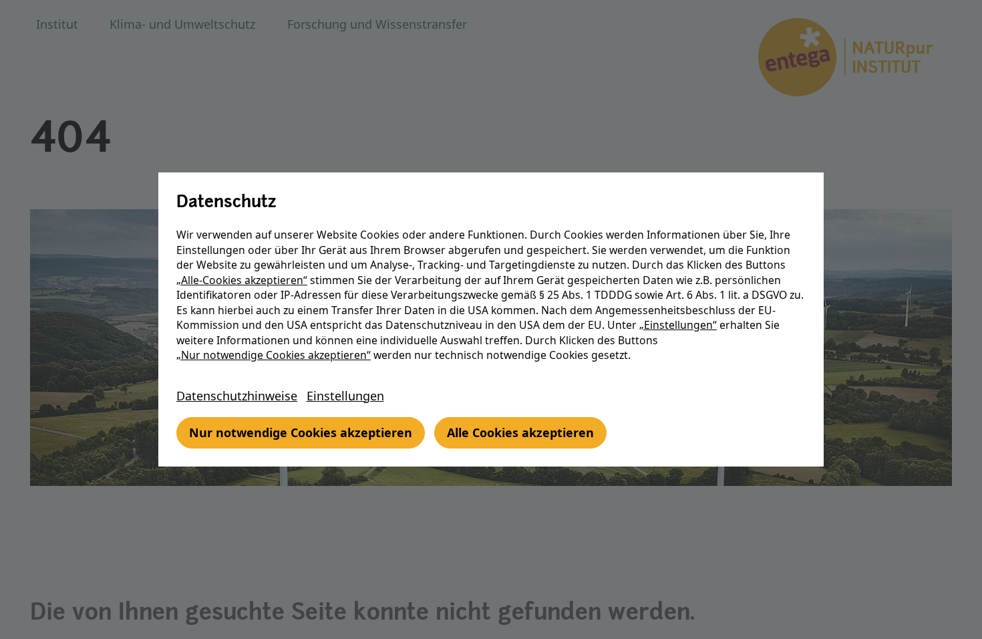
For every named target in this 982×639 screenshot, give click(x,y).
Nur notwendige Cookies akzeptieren (300, 432)
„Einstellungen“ (678, 324)
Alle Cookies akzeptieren (520, 432)
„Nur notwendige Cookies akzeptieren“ (273, 355)
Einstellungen (345, 396)
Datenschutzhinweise (236, 396)
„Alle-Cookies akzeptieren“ (241, 280)
